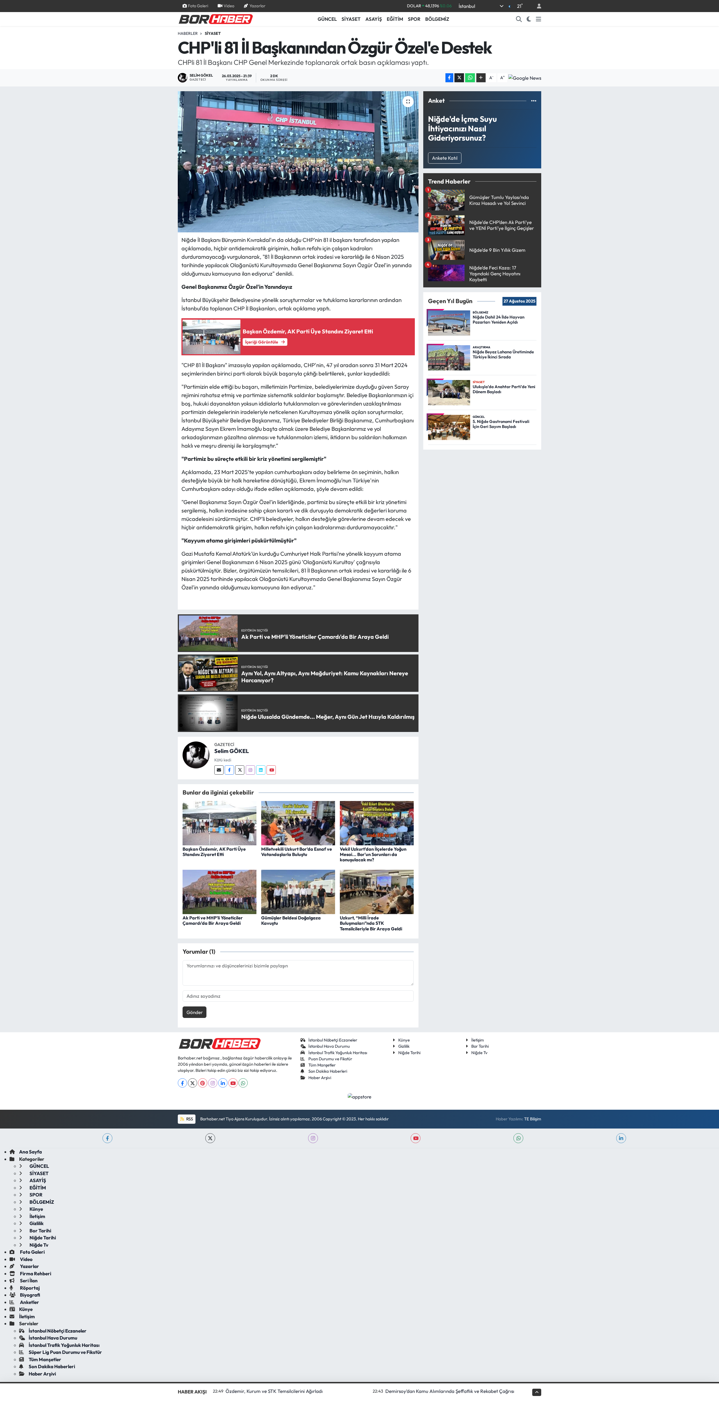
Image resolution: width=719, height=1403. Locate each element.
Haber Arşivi (319, 1077)
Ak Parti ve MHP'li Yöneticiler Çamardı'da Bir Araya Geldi (213, 920)
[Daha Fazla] (481, 78)
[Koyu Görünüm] (529, 19)
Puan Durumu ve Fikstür (330, 1058)
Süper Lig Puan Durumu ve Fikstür (65, 1352)
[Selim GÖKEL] (196, 754)
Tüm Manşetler (322, 1065)
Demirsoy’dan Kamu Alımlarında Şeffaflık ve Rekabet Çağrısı (449, 1391)
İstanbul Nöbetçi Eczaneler (332, 1040)
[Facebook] (229, 770)
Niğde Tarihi (409, 1052)
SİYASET (351, 19)
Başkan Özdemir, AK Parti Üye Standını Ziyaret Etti (214, 851)
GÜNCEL (327, 19)
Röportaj (29, 1288)
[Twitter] (239, 770)
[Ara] (519, 19)
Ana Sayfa (30, 1152)
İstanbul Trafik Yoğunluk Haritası (337, 1052)
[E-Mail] (219, 770)
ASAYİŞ (373, 19)
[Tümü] (533, 101)
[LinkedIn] (222, 1083)
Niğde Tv (479, 1052)
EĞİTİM (395, 19)
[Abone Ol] (524, 78)
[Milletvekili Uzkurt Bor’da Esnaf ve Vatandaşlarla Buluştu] (298, 822)
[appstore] (360, 1096)
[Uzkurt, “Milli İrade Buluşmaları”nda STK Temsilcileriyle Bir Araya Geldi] (377, 891)
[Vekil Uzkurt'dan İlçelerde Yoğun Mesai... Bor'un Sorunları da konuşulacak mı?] (377, 822)
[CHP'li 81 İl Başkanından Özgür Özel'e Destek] (298, 161)
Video (229, 5)
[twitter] (210, 1138)
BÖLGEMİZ (437, 19)
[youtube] (415, 1138)
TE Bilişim (532, 1119)
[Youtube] (271, 770)
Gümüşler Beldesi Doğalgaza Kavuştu (291, 920)
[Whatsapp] (243, 1083)
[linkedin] (621, 1138)
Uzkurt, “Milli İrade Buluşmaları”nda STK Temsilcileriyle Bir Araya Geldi (371, 923)
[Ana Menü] (538, 19)
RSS (189, 1119)
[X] (192, 1083)
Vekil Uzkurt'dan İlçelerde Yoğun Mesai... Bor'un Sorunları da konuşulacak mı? (373, 854)
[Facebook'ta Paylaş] (449, 78)
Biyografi (29, 1295)
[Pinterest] (202, 1083)
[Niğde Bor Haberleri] (215, 18)
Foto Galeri (198, 5)
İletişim (477, 1040)
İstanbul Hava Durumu (329, 1046)
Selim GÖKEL (231, 750)
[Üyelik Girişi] (536, 6)
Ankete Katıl (445, 158)
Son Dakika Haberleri (327, 1071)
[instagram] (313, 1138)
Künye (404, 1040)
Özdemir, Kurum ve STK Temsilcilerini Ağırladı (274, 1391)
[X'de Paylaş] (459, 78)
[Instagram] (250, 770)
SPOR (414, 19)
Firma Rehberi (35, 1273)
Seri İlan (28, 1280)
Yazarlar (257, 5)
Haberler (188, 33)
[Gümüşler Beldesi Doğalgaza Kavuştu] (298, 891)
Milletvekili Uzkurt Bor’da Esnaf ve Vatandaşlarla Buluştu (296, 851)
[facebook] (107, 1138)
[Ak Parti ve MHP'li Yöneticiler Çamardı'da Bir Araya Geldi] (219, 891)
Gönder (194, 1012)
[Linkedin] (260, 770)
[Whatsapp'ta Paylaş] (470, 78)
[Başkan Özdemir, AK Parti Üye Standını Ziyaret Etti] (219, 822)
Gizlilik (403, 1046)
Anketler (29, 1302)
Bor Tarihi (480, 1046)
